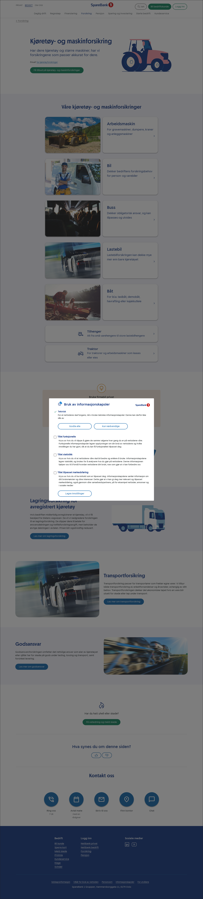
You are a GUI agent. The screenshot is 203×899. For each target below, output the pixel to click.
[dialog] (101, 449)
